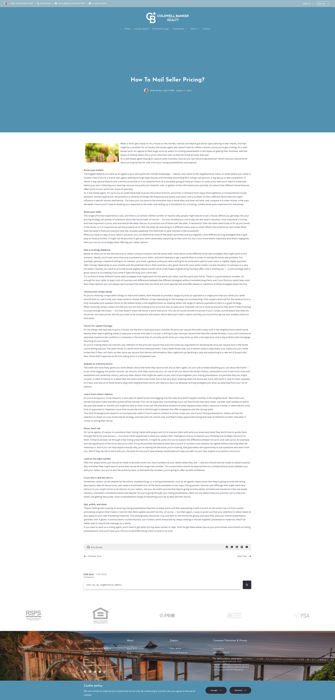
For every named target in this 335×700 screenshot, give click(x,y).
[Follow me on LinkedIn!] (90, 672)
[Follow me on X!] (100, 672)
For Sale (89, 574)
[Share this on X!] (232, 547)
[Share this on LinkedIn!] (237, 547)
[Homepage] (167, 17)
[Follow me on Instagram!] (105, 672)
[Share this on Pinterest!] (242, 547)
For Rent (101, 574)
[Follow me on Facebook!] (85, 672)
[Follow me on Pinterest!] (95, 672)
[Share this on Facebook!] (227, 547)
